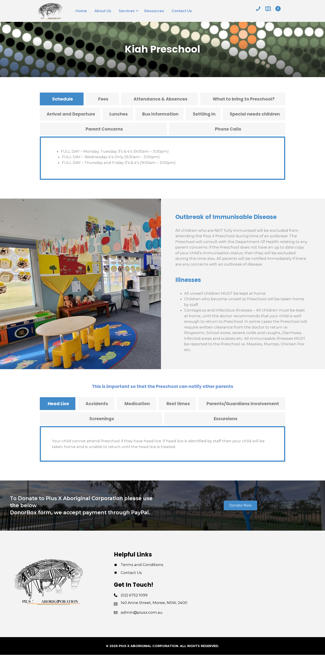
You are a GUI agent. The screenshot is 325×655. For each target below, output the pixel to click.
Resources (154, 11)
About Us (102, 11)
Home (81, 11)
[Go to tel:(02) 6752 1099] (258, 8)
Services (127, 11)
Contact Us (182, 11)
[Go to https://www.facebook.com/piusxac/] (278, 8)
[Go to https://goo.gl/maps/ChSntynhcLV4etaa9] (268, 8)
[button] (240, 506)
